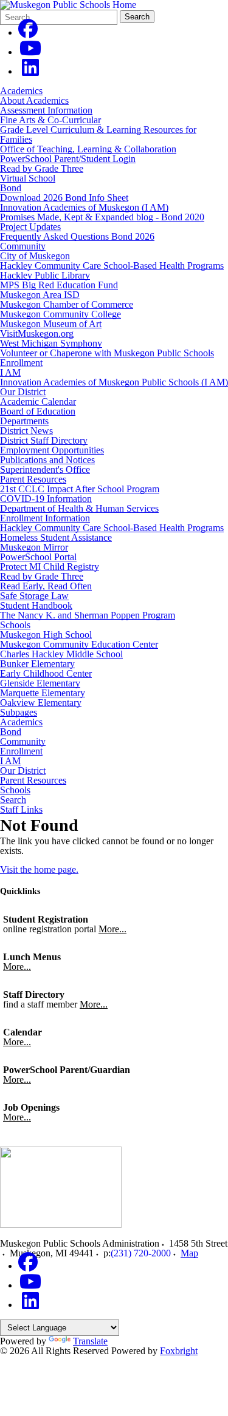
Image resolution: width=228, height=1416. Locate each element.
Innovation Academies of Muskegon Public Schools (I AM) (114, 382)
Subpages (18, 712)
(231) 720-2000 (141, 1253)
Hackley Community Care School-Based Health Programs (112, 265)
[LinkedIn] (30, 71)
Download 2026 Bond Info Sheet (64, 197)
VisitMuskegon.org (37, 333)
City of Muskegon (35, 256)
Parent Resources (33, 479)
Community (23, 246)
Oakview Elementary (40, 702)
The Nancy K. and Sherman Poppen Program (87, 615)
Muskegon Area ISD (40, 295)
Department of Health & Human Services (79, 508)
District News (26, 430)
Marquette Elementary (42, 693)
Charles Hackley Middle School (61, 654)
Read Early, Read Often (46, 586)
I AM (10, 372)
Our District (23, 392)
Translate (90, 1341)
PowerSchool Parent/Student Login (68, 159)
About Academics (34, 100)
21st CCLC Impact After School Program (79, 489)
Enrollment (21, 362)
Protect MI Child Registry (49, 566)
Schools (15, 625)
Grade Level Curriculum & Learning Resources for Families (98, 134)
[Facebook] (28, 32)
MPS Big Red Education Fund (59, 285)
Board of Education (37, 411)
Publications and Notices (47, 460)
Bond (10, 188)
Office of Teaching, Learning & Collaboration (88, 149)
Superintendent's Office (45, 469)
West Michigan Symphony (51, 343)
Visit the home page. (39, 869)
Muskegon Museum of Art (51, 324)
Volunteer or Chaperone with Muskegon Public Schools (107, 353)
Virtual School (27, 178)
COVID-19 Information (46, 498)
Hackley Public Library (45, 275)
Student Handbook (36, 605)
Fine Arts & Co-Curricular (50, 120)
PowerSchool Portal (38, 557)
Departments (24, 421)
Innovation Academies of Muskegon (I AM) (84, 207)
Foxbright (179, 1351)
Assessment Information (46, 110)
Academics (21, 91)
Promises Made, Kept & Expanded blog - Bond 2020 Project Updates (102, 222)
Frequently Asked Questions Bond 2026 (77, 236)
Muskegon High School (46, 634)
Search (137, 16)
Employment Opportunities (52, 450)
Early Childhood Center (46, 673)
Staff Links (21, 810)
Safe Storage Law (34, 596)
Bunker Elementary (37, 664)
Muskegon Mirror (34, 547)
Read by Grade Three (41, 168)
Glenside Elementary (40, 683)
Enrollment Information (45, 518)
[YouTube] (30, 52)
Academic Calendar (38, 401)
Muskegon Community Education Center (79, 644)
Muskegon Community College (60, 314)
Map (189, 1253)
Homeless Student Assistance (56, 537)
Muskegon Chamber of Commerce (66, 304)
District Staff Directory (44, 440)
